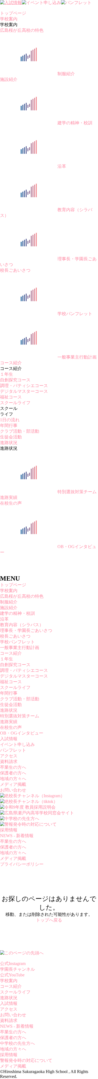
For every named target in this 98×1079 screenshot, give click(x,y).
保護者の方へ (13, 773)
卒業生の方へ (13, 767)
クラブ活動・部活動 (19, 431)
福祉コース (11, 397)
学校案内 (8, 19)
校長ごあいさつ (15, 270)
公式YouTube (12, 975)
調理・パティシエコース (24, 385)
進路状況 (8, 442)
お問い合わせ (13, 790)
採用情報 (8, 830)
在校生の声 (11, 503)
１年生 (6, 374)
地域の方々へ (13, 778)
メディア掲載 (13, 784)
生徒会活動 (11, 437)
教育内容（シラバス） (22, 624)
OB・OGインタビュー (21, 733)
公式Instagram (13, 963)
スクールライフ (15, 402)
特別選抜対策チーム (77, 491)
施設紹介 (8, 79)
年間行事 (8, 425)
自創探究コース (15, 380)
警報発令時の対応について (26, 1060)
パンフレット (13, 750)
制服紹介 (66, 73)
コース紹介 (11, 362)
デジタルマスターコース (24, 391)
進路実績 (8, 497)
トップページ (13, 13)
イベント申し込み (17, 744)
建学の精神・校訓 (74, 123)
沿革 (61, 166)
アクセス (8, 756)
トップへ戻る (49, 920)
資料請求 (8, 761)
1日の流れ (10, 419)
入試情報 (8, 738)
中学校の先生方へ (17, 1043)
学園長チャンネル (17, 969)
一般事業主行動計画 (77, 357)
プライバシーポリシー (22, 864)
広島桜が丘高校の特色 (22, 30)
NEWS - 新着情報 (16, 835)
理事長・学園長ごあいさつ (26, 630)
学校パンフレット (74, 313)
